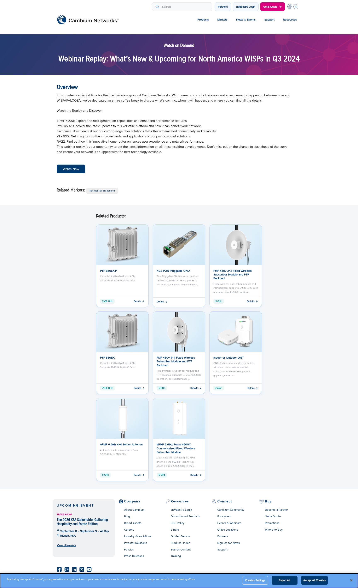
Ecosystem (224, 516)
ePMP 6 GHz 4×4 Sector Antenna (121, 444)
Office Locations (227, 529)
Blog (127, 516)
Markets (222, 19)
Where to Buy (274, 529)
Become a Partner (276, 510)
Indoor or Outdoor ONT (228, 357)
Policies (129, 549)
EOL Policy (177, 523)
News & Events (246, 19)
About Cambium (134, 510)
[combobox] (182, 6)
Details (137, 301)
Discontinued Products (185, 516)
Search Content (181, 549)
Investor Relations (135, 543)
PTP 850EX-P (108, 271)
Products (203, 19)
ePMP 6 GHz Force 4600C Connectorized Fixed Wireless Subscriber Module (176, 448)
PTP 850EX (107, 357)
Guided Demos (180, 536)
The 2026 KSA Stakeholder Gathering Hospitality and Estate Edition (82, 521)
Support (269, 19)
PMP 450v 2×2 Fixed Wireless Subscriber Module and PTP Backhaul (232, 274)
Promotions (272, 523)
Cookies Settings (255, 580)
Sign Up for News (228, 543)
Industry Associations (137, 536)
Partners (223, 6)
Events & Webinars (229, 523)
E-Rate (175, 529)
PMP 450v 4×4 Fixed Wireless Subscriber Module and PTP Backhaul (176, 361)
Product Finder (180, 543)
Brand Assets (132, 523)
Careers (129, 529)
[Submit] (157, 6)
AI (296, 6)
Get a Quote (270, 6)
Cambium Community (230, 510)
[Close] (351, 580)
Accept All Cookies (314, 580)
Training (176, 556)
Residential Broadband (102, 190)
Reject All (284, 580)
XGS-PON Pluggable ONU (173, 271)
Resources (290, 19)
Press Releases (134, 556)
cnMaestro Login (245, 6)
